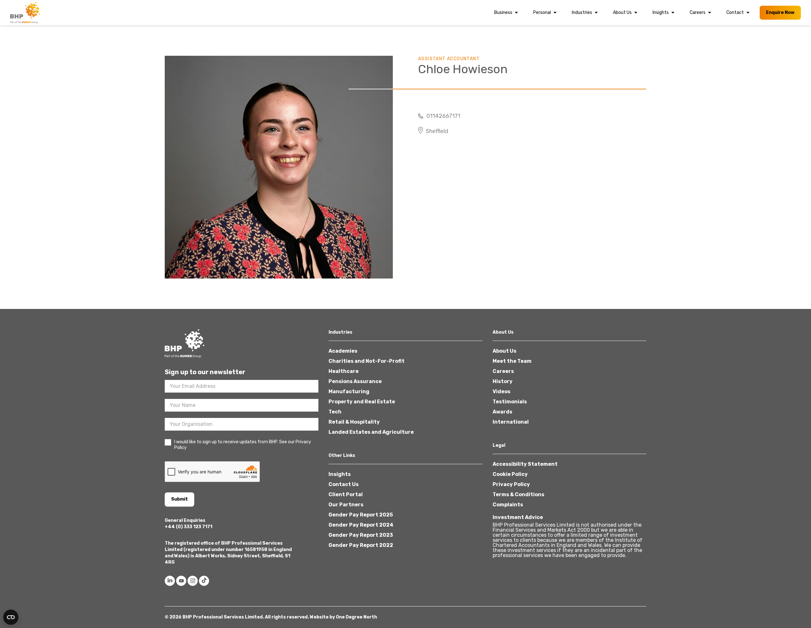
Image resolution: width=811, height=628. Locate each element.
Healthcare (344, 371)
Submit (179, 499)
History (503, 381)
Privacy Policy (511, 484)
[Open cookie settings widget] (10, 617)
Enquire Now (780, 12)
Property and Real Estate (362, 402)
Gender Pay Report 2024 (361, 525)
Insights (661, 12)
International (511, 422)
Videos (501, 391)
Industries (582, 12)
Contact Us (344, 484)
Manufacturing (349, 391)
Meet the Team (512, 361)
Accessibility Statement (525, 464)
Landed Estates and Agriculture (371, 432)
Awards (502, 412)
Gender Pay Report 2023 (361, 535)
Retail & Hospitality (354, 422)
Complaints (508, 505)
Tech (335, 412)
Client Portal (346, 494)
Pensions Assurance (355, 381)
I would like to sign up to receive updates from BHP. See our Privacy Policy (242, 444)
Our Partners (346, 505)
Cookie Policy (510, 474)
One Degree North (356, 617)
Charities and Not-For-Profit (367, 361)
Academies (343, 351)
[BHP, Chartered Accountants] (26, 12)
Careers (698, 12)
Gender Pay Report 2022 (361, 545)
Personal (542, 12)
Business (503, 12)
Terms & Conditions (518, 494)
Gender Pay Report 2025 (361, 515)
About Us (622, 12)
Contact (735, 12)
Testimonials (510, 402)
